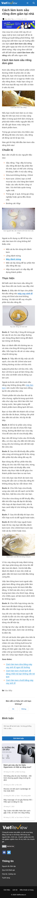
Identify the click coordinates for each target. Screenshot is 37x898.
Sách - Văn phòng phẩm (23, 795)
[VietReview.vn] (9, 3)
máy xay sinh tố (25, 293)
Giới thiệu (7, 890)
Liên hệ (15, 890)
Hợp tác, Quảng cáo (9, 874)
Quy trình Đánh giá (8, 870)
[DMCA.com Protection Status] (8, 847)
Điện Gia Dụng (20, 772)
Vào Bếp (8, 690)
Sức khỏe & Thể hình (22, 817)
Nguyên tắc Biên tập (9, 866)
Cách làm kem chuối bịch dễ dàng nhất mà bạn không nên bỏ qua (20, 674)
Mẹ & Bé (19, 785)
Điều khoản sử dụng (26, 890)
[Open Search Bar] (34, 3)
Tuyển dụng (6, 878)
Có (13, 709)
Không (23, 709)
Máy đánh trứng (13, 259)
